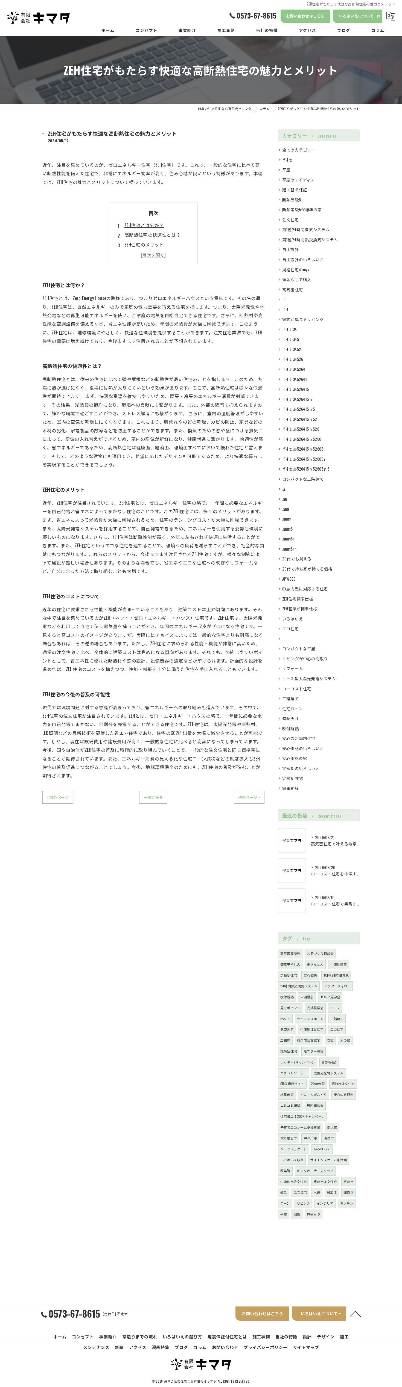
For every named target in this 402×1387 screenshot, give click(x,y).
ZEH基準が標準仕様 (299, 608)
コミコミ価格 (290, 1105)
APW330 (289, 579)
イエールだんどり (313, 1094)
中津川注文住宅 (312, 1029)
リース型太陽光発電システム (309, 678)
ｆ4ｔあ (289, 329)
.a (283, 489)
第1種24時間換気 (336, 975)
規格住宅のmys (295, 269)
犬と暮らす (288, 1138)
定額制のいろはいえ (301, 768)
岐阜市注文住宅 (308, 1040)
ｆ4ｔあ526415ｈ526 (300, 429)
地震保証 (287, 1094)
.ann (285, 509)
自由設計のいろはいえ (303, 259)
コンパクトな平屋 (299, 648)
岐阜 (283, 1192)
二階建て (290, 698)
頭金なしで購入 (296, 279)
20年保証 (318, 1083)
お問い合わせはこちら (305, 16)
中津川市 (310, 1138)
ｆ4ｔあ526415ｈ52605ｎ (304, 459)
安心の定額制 (344, 1094)
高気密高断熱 (290, 953)
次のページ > (249, 797)
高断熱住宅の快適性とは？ (152, 234)
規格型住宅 (288, 1051)
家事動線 (290, 788)
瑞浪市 (329, 1138)
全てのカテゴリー (299, 150)
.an (284, 499)
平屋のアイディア (298, 180)
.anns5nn (289, 549)
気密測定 (287, 1029)
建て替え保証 (294, 189)
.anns (286, 519)
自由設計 (290, 249)
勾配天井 (290, 718)
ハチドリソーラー (293, 1073)
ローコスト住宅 (296, 688)
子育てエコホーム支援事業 (300, 1127)
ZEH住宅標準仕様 (297, 599)
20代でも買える (297, 559)
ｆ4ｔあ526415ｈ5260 (301, 439)
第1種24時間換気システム (306, 229)
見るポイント (290, 1007)
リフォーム (292, 668)
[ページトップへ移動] (355, 1313)
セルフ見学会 (330, 996)
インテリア (325, 1203)
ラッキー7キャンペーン (297, 1062)
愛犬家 (332, 1127)
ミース (335, 1007)
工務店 (285, 1040)
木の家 (345, 1040)
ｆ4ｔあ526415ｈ (297, 399)
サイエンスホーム (310, 1018)
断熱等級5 (291, 200)
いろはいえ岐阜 (292, 1159)
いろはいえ (292, 619)
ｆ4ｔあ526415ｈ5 (298, 409)
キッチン (346, 1203)
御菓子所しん (290, 964)
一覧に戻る (153, 797)
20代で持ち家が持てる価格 (307, 569)
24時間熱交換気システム (298, 986)
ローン (285, 1203)
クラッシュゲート (293, 1149)
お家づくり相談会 (320, 953)
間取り (348, 1192)
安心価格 (310, 975)
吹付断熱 (290, 728)
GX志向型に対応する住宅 (305, 589)
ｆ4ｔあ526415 (295, 389)
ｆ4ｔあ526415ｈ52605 (302, 449)
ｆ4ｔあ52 (291, 349)
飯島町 (285, 1170)
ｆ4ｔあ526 (292, 359)
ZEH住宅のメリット (144, 244)
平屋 (286, 170)
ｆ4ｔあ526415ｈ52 (299, 419)
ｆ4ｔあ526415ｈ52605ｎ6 (306, 469)
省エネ (332, 1192)
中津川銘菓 (338, 964)
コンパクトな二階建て (303, 479)
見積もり (313, 1214)
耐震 (297, 1214)
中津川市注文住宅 (293, 1181)
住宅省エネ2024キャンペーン (302, 1116)
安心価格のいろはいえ (303, 748)
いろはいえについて (356, 16)
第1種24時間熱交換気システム (310, 239)
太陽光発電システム (329, 1073)
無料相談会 (315, 1105)
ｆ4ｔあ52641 (294, 379)
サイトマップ (306, 1347)
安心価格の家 (294, 758)
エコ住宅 (290, 628)
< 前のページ (58, 797)
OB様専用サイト (292, 1083)
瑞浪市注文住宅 (343, 1083)
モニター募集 (314, 1051)
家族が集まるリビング (303, 319)
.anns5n (288, 539)
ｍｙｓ (285, 1018)
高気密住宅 (292, 289)
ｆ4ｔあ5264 (293, 369)
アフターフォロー (337, 986)
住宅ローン (292, 708)
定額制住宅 (292, 778)
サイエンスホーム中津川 (328, 1159)
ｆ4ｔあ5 (290, 339)
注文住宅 (290, 219)
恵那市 (348, 1181)
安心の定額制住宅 (299, 738)
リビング (303, 1203)
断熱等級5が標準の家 (302, 209)
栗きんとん (315, 964)
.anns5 (287, 529)
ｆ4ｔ (287, 160)
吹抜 (330, 1040)
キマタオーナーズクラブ (315, 1170)
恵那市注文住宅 (325, 1181)
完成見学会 (315, 1007)
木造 (317, 1192)
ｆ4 (285, 309)
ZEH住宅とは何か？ (144, 225)
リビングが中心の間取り (305, 658)
